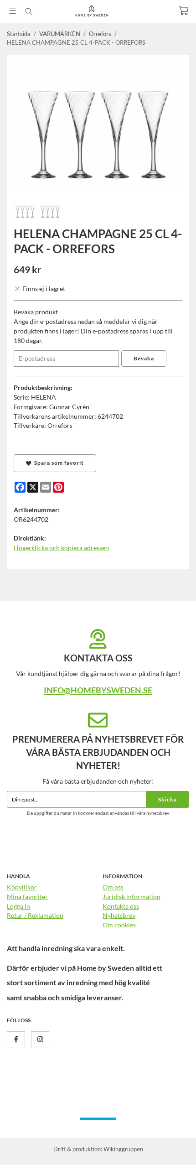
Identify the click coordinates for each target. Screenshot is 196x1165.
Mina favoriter (27, 896)
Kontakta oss (121, 906)
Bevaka (144, 358)
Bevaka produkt (36, 312)
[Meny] (13, 11)
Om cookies (119, 925)
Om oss (113, 887)
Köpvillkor (22, 887)
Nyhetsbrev (119, 915)
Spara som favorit (57, 463)
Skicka (167, 799)
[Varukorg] (183, 11)
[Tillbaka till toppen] (170, 1146)
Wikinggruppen (123, 1149)
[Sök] (28, 11)
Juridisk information (131, 896)
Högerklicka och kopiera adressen (61, 547)
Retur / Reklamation (35, 915)
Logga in (18, 906)
